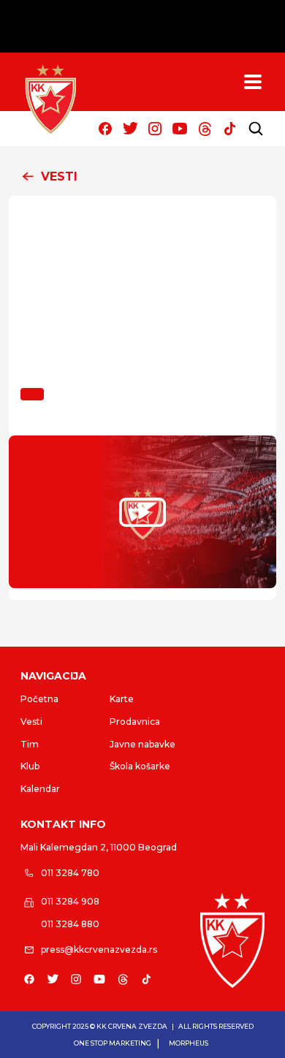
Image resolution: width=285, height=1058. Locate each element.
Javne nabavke (142, 744)
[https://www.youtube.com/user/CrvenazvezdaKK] (179, 128)
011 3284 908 (70, 901)
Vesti (31, 721)
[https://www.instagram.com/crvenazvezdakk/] (155, 128)
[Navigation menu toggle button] (253, 82)
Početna (39, 698)
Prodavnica (135, 721)
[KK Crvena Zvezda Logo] (50, 99)
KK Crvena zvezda (131, 1026)
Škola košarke (140, 766)
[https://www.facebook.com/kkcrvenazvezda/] (105, 128)
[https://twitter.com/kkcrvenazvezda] (130, 128)
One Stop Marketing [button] (112, 1043)
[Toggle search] (255, 128)
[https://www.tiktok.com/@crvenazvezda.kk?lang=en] (229, 128)
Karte (122, 698)
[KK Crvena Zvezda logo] (232, 941)
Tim (29, 744)
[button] (142, 177)
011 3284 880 (70, 923)
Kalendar (40, 788)
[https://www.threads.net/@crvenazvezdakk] (204, 128)
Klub (29, 766)
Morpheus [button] (188, 1043)
